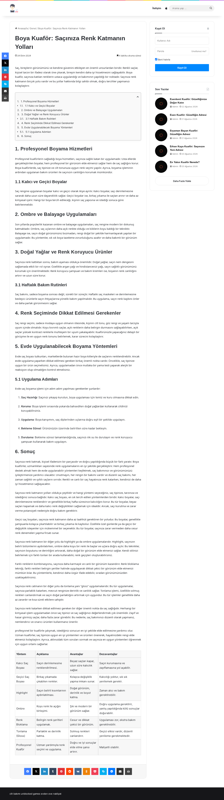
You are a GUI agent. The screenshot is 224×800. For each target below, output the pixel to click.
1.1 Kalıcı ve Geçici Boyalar (40, 105)
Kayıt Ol (182, 67)
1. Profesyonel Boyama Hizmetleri (40, 101)
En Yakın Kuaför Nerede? (185, 162)
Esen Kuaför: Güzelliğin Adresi (188, 114)
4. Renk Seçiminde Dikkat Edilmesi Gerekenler (47, 123)
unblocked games (30, 793)
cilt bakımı (15, 793)
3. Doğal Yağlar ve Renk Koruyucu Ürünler (45, 114)
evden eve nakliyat (51, 793)
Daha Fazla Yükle (182, 181)
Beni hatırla (163, 59)
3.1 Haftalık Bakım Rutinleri (41, 118)
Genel (33, 28)
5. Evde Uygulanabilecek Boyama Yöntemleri (46, 127)
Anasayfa (22, 28)
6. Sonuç (26, 135)
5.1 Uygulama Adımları (38, 131)
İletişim (156, 8)
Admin (175, 106)
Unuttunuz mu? (198, 51)
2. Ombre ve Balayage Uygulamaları (41, 110)
